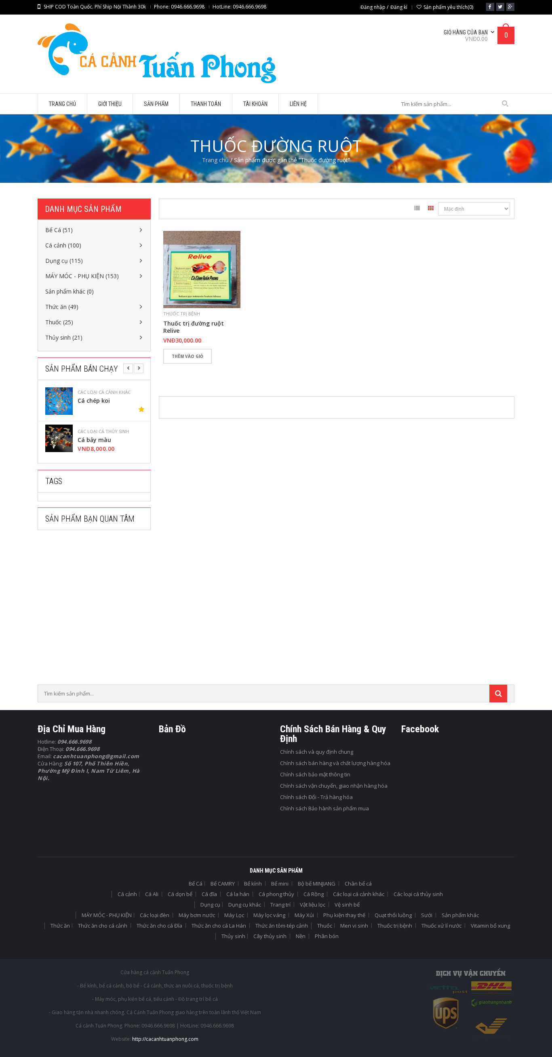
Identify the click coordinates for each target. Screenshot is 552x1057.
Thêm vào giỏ (187, 356)
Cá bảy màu (94, 440)
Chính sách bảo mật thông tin (315, 774)
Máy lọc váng (269, 915)
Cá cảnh (127, 894)
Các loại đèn (154, 915)
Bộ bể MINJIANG (316, 883)
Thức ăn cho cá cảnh (102, 925)
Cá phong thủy (276, 894)
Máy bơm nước (197, 915)
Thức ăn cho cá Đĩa (159, 925)
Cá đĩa (209, 894)
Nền (300, 936)
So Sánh (197, 370)
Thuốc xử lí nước (441, 925)
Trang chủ (215, 160)
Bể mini (280, 883)
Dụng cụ (210, 904)
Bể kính (253, 883)
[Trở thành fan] (490, 7)
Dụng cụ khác (244, 904)
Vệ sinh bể (347, 904)
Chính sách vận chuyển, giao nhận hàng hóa (334, 785)
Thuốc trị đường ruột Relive (193, 327)
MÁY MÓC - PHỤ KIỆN (107, 915)
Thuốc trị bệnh (181, 314)
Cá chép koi (94, 400)
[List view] (417, 209)
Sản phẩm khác (460, 915)
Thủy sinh (233, 936)
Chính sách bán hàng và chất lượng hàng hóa (335, 763)
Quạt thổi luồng (393, 915)
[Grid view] (431, 209)
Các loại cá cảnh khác (104, 392)
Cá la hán (237, 894)
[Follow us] (500, 7)
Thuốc (324, 925)
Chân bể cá (358, 883)
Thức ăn (60, 925)
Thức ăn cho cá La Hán (219, 925)
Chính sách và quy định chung (316, 751)
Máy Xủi (304, 915)
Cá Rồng (313, 894)
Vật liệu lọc (312, 904)
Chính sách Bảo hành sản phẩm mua (324, 808)
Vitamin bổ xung (490, 925)
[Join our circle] (510, 7)
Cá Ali (151, 894)
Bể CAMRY (223, 883)
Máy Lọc (234, 915)
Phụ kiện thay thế (344, 915)
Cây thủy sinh (270, 936)
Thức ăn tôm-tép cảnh (281, 925)
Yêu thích (173, 370)
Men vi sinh (354, 925)
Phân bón (327, 936)
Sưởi (426, 915)
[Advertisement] (98, 609)
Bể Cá (195, 883)
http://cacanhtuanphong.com (165, 1039)
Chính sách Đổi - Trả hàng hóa (316, 797)
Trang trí (280, 904)
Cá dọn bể (180, 894)
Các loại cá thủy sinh (103, 431)
